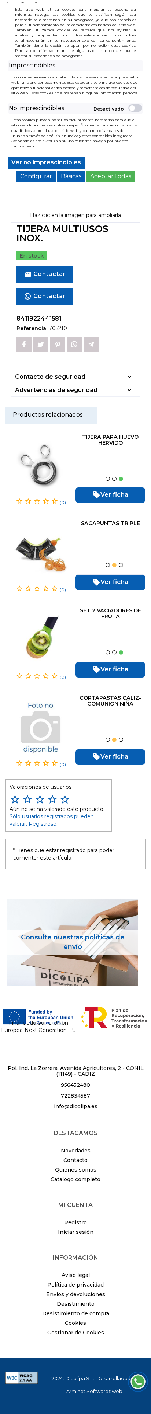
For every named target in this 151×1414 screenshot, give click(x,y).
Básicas (71, 176)
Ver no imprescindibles (46, 162)
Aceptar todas (110, 176)
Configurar (36, 176)
